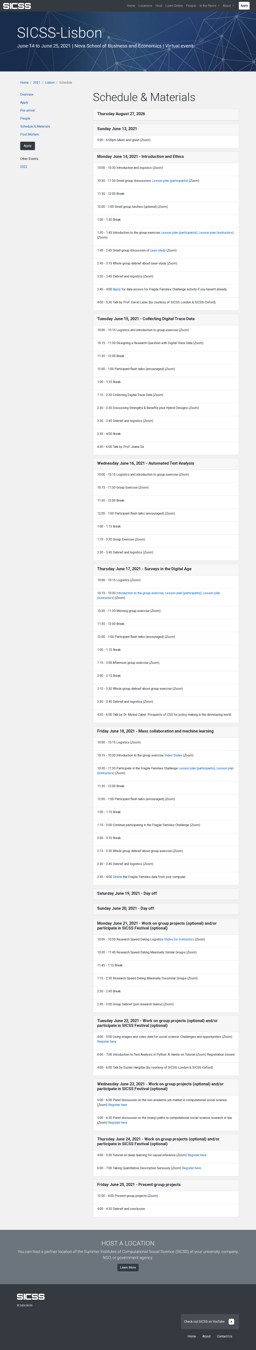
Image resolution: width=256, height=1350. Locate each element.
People (191, 6)
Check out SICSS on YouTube (204, 1321)
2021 (36, 82)
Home (131, 6)
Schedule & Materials (35, 126)
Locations (145, 6)
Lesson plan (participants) (170, 181)
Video (168, 755)
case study (158, 250)
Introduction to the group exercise (140, 593)
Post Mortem (29, 134)
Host (158, 6)
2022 (23, 167)
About (206, 1336)
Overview (26, 94)
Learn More (128, 1267)
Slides (177, 755)
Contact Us (224, 1336)
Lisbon (50, 82)
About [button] (227, 6)
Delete (117, 877)
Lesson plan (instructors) (216, 233)
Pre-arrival (27, 110)
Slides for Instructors (179, 939)
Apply (244, 5)
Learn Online (174, 6)
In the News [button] (208, 6)
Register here (106, 1041)
